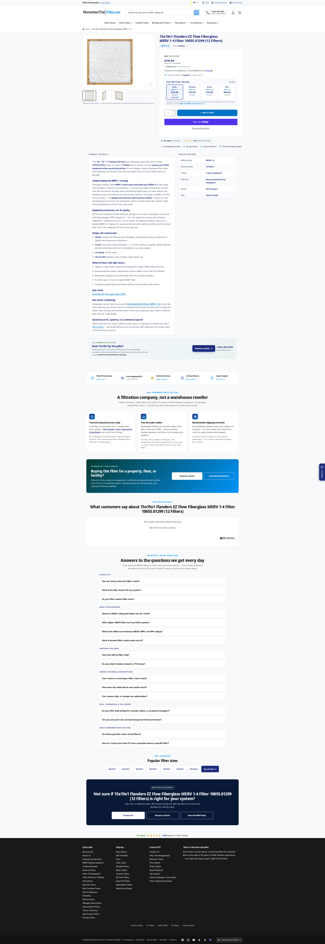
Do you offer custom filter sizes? (118, 599)
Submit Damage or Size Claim (163, 877)
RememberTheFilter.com (97, 940)
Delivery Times (156, 859)
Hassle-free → (191, 379)
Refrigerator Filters (161, 23)
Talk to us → (220, 379)
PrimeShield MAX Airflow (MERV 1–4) (143, 304)
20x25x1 (126, 769)
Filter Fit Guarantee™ (92, 874)
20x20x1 (153, 769)
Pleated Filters (122, 866)
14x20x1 (180, 769)
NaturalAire (127, 429)
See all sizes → (210, 769)
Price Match (155, 863)
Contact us (173, 940)
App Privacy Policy (91, 914)
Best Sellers (121, 852)
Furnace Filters (137, 925)
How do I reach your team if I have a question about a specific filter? (135, 743)
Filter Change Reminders (161, 881)
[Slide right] (150, 84)
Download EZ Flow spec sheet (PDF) (109, 294)
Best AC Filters (89, 885)
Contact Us (128, 815)
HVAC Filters (125, 23)
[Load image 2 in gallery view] (104, 96)
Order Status (155, 866)
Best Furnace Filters (92, 888)
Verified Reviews (90, 866)
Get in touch (98, 327)
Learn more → (101, 379)
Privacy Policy (89, 917)
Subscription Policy (91, 907)
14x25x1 (166, 769)
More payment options (200, 128)
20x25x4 (194, 769)
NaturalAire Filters (124, 885)
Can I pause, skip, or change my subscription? (124, 696)
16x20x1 (139, 769)
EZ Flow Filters (122, 877)
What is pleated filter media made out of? (122, 640)
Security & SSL (152, 940)
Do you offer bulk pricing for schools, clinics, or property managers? (136, 710)
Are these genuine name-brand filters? (121, 734)
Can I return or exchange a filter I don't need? (124, 678)
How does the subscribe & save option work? (124, 687)
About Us (87, 855)
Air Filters (175, 925)
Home (87, 29)
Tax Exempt (155, 874)
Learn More (105, 3)
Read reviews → (162, 379)
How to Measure (90, 892)
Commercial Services (219, 476)
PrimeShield (94, 432)
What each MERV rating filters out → (192, 104)
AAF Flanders (109, 429)
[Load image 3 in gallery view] (119, 96)
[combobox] (163, 12)
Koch (118, 429)
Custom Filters (122, 874)
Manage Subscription (92, 903)
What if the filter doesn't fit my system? (121, 590)
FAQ (207, 3)
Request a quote (202, 348)
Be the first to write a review (162, 528)
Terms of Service (90, 910)
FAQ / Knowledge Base (160, 855)
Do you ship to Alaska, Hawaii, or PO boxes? (123, 664)
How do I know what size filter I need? (121, 581)
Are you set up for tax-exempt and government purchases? (131, 719)
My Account (237, 3)
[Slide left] (145, 84)
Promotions (88, 881)
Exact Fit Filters (123, 881)
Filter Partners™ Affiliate (93, 877)
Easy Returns (140, 940)
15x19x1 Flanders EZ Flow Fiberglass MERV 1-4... (112, 29)
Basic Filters (121, 870)
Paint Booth (180, 23)
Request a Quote (187, 476)
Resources (212, 23)
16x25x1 (112, 769)
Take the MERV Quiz (197, 815)
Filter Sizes (121, 863)
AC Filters (150, 925)
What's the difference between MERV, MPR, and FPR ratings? (132, 631)
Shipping (87, 895)
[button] (125, 23)
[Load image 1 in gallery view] (89, 96)
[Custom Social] (210, 940)
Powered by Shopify (113, 940)
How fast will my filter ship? (115, 655)
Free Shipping (128, 940)
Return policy (88, 899)
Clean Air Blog (89, 870)
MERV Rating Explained (93, 863)
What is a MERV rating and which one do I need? (126, 613)
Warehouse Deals (124, 888)
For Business (196, 23)
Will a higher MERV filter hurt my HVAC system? (126, 622)
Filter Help (163, 940)
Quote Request (220, 3)
